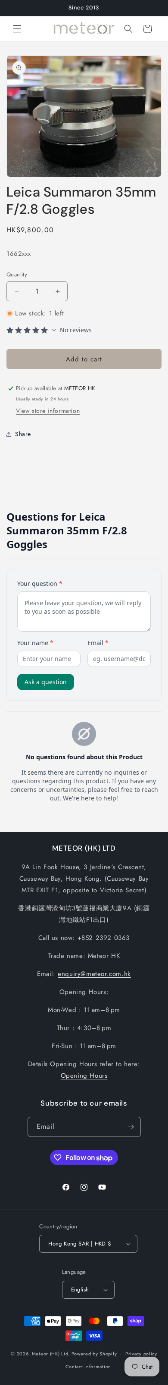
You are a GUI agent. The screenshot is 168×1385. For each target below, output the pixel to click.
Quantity (16, 274)
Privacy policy (141, 1353)
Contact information (88, 1366)
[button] (17, 28)
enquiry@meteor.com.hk (94, 974)
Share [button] (23, 434)
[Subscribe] (130, 1127)
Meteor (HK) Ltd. (51, 1353)
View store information (48, 410)
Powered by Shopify (94, 1353)
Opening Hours (84, 1075)
